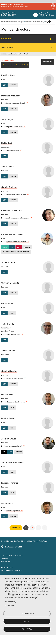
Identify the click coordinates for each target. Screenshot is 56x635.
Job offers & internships (12, 555)
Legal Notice (7, 567)
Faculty (26, 54)
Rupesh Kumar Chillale (12, 234)
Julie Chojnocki (8, 262)
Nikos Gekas (7, 394)
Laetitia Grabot (8, 418)
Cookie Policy (10, 605)
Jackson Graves (8, 439)
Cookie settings (27, 613)
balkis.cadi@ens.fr (12, 150)
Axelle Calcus (7, 166)
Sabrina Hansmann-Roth (12, 462)
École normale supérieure (12, 5)
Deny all (27, 621)
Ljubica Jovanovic (9, 483)
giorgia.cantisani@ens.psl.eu (16, 194)
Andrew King (7, 503)
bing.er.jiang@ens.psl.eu (14, 127)
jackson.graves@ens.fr (14, 446)
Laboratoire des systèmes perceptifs (8, 14)
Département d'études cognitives (14, 7)
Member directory (38, 22)
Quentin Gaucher (9, 371)
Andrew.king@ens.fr (13, 511)
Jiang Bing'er (7, 119)
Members (28, 22)
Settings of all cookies (11, 571)
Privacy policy (10, 602)
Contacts (5, 562)
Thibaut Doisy (7, 324)
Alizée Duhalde (8, 350)
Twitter (4, 558)
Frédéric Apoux (8, 75)
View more (15, 528)
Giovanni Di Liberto (10, 283)
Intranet (47, 14)
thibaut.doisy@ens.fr (13, 334)
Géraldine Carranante (11, 210)
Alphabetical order (15, 54)
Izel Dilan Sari (7, 303)
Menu (52, 14)
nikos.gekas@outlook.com (15, 402)
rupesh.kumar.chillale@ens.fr (16, 242)
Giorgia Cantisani (9, 187)
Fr (41, 15)
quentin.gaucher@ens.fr (14, 378)
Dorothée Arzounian (10, 95)
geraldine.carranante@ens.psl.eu (17, 218)
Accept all (27, 629)
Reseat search (47, 62)
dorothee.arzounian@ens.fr (15, 103)
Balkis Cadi (6, 143)
